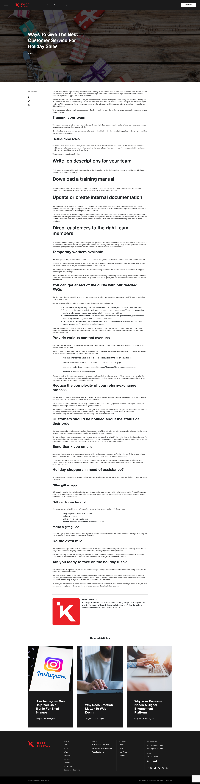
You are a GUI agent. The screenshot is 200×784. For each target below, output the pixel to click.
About (40, 5)
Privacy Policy (168, 780)
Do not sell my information (146, 780)
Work (47, 5)
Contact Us (188, 5)
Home (66, 745)
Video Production (98, 752)
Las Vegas (123, 752)
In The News (68, 766)
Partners (67, 763)
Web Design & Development (102, 748)
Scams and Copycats (72, 770)
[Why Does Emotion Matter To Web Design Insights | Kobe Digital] (100, 673)
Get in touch (152, 761)
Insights (66, 5)
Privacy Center (159, 780)
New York (122, 748)
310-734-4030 (152, 757)
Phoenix (122, 755)
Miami (121, 745)
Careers (67, 759)
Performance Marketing (100, 745)
